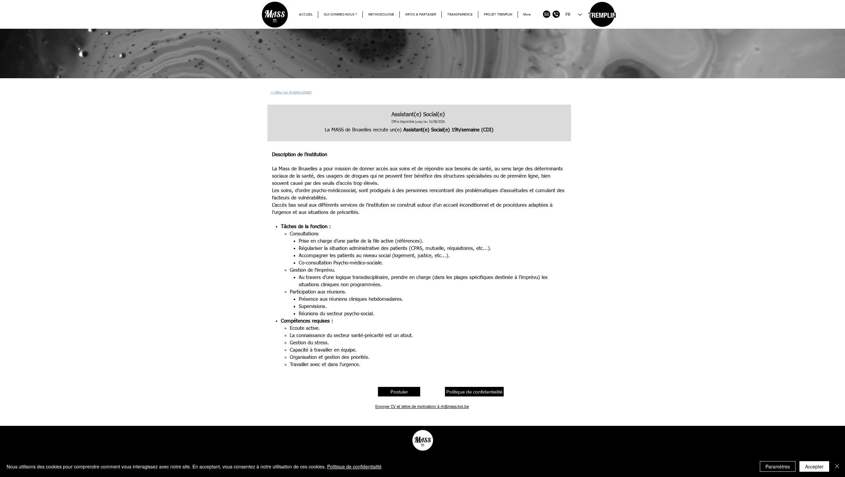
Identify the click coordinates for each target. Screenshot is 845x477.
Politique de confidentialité (354, 466)
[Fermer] (837, 466)
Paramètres (777, 466)
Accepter (814, 466)
